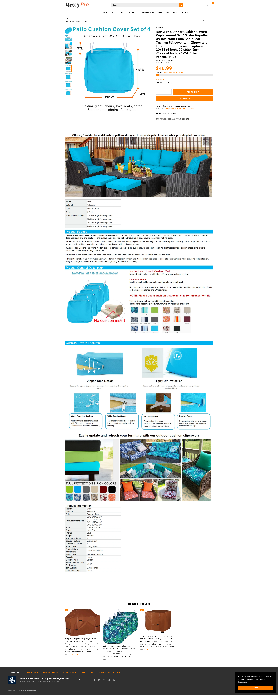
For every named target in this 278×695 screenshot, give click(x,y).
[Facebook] (94, 680)
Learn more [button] (242, 682)
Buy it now (184, 99)
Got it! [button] (255, 687)
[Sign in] (207, 5)
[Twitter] (99, 680)
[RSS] (114, 680)
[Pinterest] (109, 680)
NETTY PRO (159, 27)
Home (67, 18)
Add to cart (193, 92)
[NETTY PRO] (77, 5)
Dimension (160, 80)
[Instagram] (104, 680)
